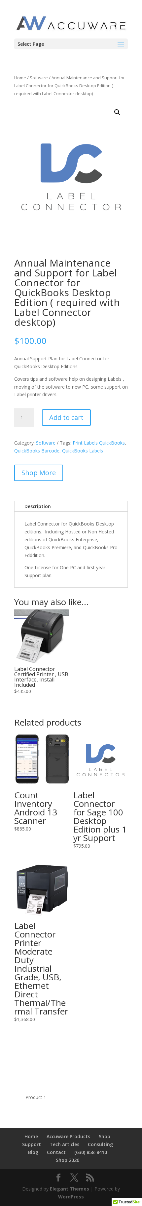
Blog (33, 1152)
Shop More (38, 472)
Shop (104, 1136)
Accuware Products (68, 1136)
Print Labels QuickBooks (99, 443)
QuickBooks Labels (82, 451)
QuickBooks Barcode (36, 451)
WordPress (71, 1196)
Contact (56, 1152)
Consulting (100, 1144)
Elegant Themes (69, 1189)
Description (37, 506)
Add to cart (66, 417)
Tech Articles (64, 1144)
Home (20, 78)
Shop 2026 (67, 1160)
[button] (117, 112)
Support (31, 1144)
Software (39, 78)
